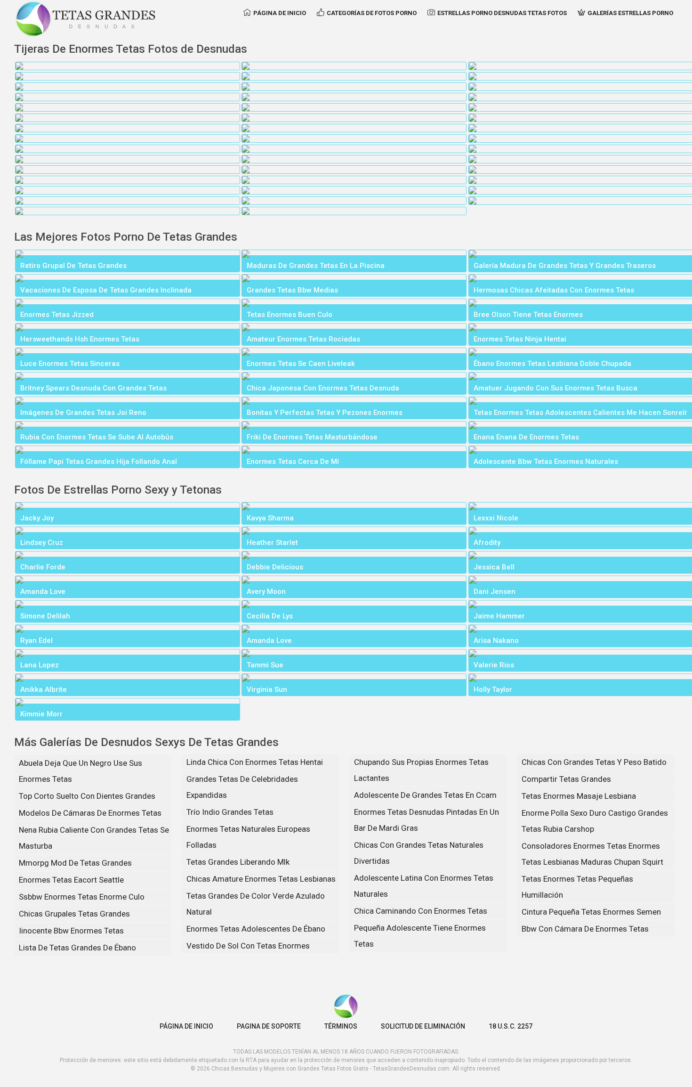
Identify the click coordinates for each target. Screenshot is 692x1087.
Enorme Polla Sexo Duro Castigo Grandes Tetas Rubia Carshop (595, 821)
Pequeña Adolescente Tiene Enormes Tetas (420, 936)
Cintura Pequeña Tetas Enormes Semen (591, 912)
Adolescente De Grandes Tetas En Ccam (425, 795)
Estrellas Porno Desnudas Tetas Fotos (502, 12)
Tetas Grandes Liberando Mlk (238, 862)
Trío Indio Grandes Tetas (230, 812)
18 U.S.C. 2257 (510, 1026)
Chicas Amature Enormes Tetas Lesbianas (261, 879)
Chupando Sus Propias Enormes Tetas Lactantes (421, 770)
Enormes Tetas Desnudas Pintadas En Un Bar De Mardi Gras (426, 820)
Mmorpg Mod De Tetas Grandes (75, 863)
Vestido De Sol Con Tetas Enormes (248, 945)
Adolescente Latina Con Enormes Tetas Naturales (423, 886)
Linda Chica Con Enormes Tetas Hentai (254, 762)
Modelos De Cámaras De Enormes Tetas (90, 813)
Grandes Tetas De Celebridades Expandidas (242, 787)
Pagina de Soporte (269, 1026)
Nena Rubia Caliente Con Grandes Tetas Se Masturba (94, 838)
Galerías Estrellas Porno (630, 12)
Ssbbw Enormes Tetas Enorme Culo (82, 896)
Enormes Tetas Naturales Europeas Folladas (248, 837)
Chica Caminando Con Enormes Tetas (420, 911)
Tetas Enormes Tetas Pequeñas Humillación (577, 887)
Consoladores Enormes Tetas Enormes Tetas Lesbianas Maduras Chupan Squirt (592, 854)
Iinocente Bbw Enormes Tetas (71, 930)
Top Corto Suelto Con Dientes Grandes (87, 796)
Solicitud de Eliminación (423, 1026)
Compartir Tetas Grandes (566, 779)
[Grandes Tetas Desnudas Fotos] (85, 19)
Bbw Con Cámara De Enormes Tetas (585, 928)
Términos (340, 1026)
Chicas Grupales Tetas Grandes (74, 913)
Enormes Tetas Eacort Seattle (71, 879)
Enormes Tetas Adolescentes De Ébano (255, 928)
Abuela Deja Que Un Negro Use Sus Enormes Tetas (80, 771)
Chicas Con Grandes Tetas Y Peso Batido (594, 762)
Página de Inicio (279, 12)
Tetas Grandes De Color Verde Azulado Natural (255, 904)
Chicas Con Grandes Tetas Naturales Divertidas (418, 853)
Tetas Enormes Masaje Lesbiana (579, 796)
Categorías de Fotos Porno (372, 12)
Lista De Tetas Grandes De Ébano (77, 947)
